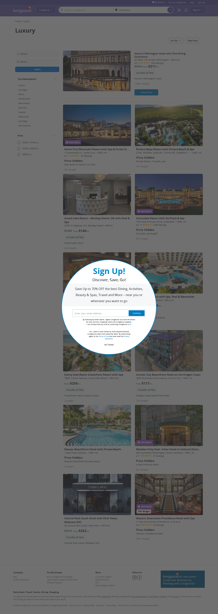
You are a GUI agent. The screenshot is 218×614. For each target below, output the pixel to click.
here (129, 324)
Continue (137, 313)
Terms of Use (104, 336)
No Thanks (109, 344)
